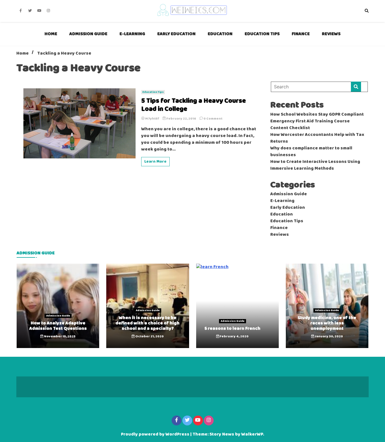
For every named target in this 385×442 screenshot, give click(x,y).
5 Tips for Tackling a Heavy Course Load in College (193, 105)
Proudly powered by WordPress (155, 434)
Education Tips (262, 33)
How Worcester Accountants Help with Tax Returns (317, 138)
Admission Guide (88, 33)
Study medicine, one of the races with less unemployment (327, 323)
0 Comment (212, 119)
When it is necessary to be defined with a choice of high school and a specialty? (148, 323)
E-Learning (132, 33)
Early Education (176, 33)
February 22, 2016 (181, 119)
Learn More (155, 161)
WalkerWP (252, 434)
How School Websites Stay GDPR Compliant (317, 114)
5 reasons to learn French (232, 328)
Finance (301, 33)
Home (51, 33)
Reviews (331, 33)
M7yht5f (152, 119)
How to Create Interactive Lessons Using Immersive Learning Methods (315, 165)
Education (220, 33)
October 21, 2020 (149, 336)
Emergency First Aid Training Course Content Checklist (310, 125)
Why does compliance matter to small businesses (311, 152)
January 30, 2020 (328, 336)
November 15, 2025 (59, 336)
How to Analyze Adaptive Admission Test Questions (58, 326)
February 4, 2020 (234, 336)
